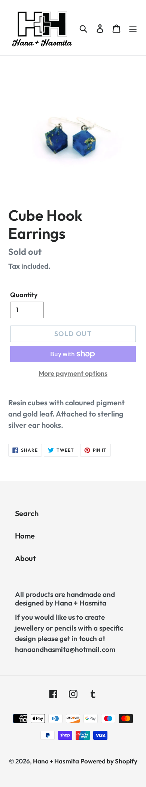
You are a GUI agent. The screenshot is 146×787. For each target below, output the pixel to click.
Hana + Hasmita (56, 761)
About (25, 558)
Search (27, 513)
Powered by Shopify (108, 761)
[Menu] (133, 27)
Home (25, 535)
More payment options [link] (73, 373)
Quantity (23, 294)
